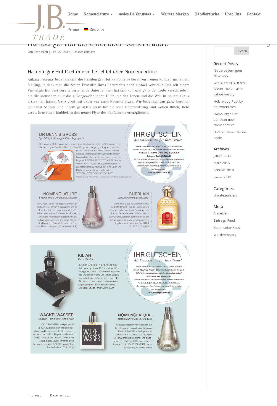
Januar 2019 (222, 155)
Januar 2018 (222, 177)
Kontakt (254, 14)
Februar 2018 (224, 170)
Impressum (36, 395)
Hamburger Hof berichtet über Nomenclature (225, 119)
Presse (73, 30)
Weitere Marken (175, 14)
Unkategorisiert (84, 52)
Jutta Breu (41, 52)
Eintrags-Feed (224, 220)
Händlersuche (207, 14)
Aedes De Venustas (135, 14)
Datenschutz (60, 395)
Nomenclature (96, 14)
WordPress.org (225, 234)
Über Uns (233, 14)
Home (73, 14)
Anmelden (221, 213)
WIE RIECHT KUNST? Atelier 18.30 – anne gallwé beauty (230, 88)
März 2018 (222, 163)
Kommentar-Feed (227, 227)
